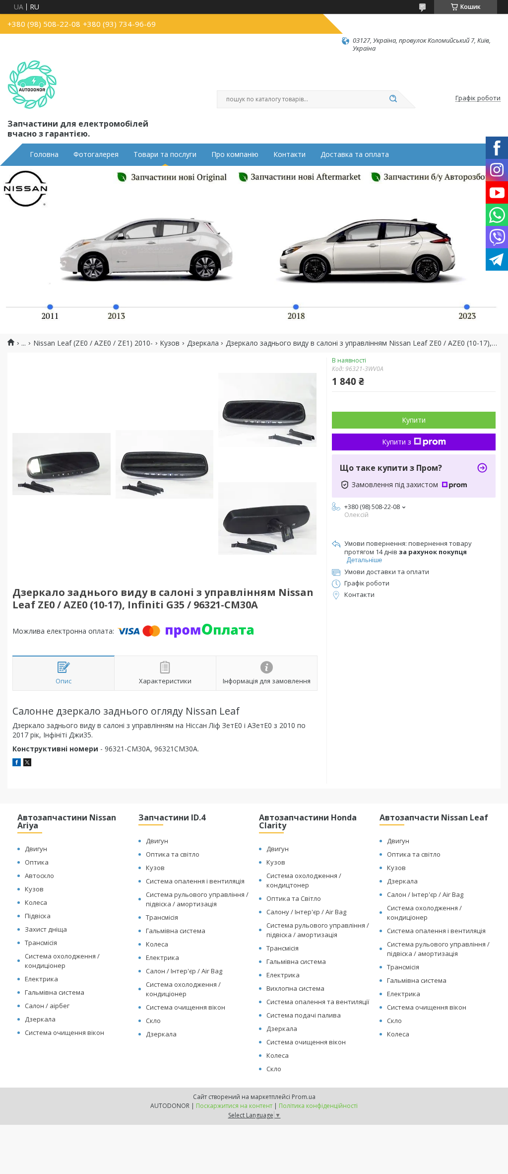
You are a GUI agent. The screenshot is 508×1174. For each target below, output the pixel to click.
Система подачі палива (303, 1015)
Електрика (41, 978)
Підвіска (38, 915)
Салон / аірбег (47, 1005)
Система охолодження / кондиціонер (62, 961)
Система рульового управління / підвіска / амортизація (197, 899)
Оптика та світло (172, 854)
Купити (414, 420)
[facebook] (16, 763)
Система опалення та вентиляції (317, 1001)
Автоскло (39, 875)
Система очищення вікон (64, 1032)
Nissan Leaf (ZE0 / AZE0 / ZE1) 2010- (93, 343)
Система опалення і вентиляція (195, 881)
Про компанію (234, 154)
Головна (44, 154)
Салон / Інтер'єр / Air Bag (184, 970)
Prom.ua (304, 1097)
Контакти (289, 154)
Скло (153, 1020)
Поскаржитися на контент (234, 1105)
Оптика (37, 862)
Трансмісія (41, 942)
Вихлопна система (295, 988)
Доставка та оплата (354, 154)
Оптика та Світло (293, 898)
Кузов (170, 343)
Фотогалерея (96, 154)
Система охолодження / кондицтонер (303, 880)
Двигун (36, 848)
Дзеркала (203, 343)
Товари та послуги (164, 154)
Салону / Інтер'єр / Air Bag (306, 911)
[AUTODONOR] (32, 85)
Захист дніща (46, 929)
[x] (27, 763)
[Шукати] (393, 99)
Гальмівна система (54, 992)
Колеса (36, 902)
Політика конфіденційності (318, 1105)
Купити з (396, 441)
